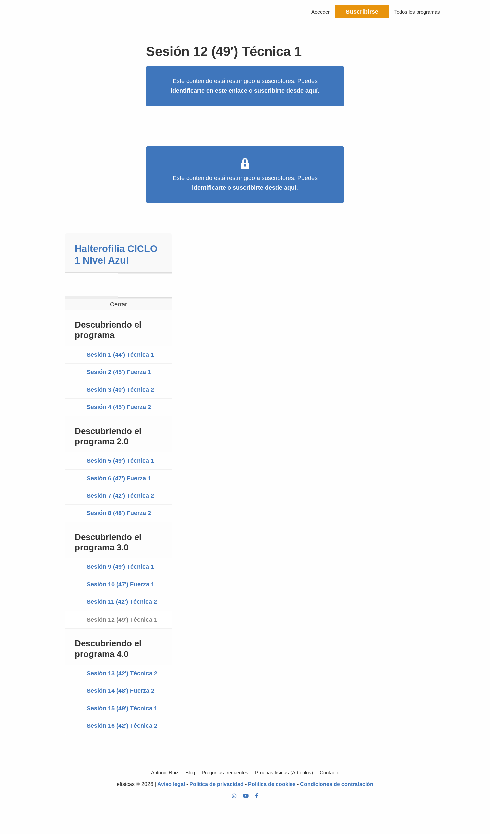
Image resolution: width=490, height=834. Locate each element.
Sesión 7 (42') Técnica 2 (120, 495)
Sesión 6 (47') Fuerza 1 (119, 478)
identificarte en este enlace (209, 90)
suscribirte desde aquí (286, 90)
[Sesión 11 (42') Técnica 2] (91, 284)
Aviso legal (171, 784)
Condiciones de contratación (336, 784)
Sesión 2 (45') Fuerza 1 (119, 372)
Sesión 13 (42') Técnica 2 (122, 673)
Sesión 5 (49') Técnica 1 (120, 460)
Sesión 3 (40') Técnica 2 (120, 389)
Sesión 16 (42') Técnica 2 (122, 725)
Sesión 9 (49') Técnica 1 (120, 566)
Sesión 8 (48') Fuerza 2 (119, 513)
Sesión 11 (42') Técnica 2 (122, 601)
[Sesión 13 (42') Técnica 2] (145, 285)
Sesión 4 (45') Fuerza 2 (119, 407)
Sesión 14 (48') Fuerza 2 (120, 690)
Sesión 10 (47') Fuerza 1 (120, 584)
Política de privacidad (216, 784)
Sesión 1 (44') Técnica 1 (120, 354)
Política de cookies (272, 784)
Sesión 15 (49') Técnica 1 (122, 708)
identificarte (209, 187)
